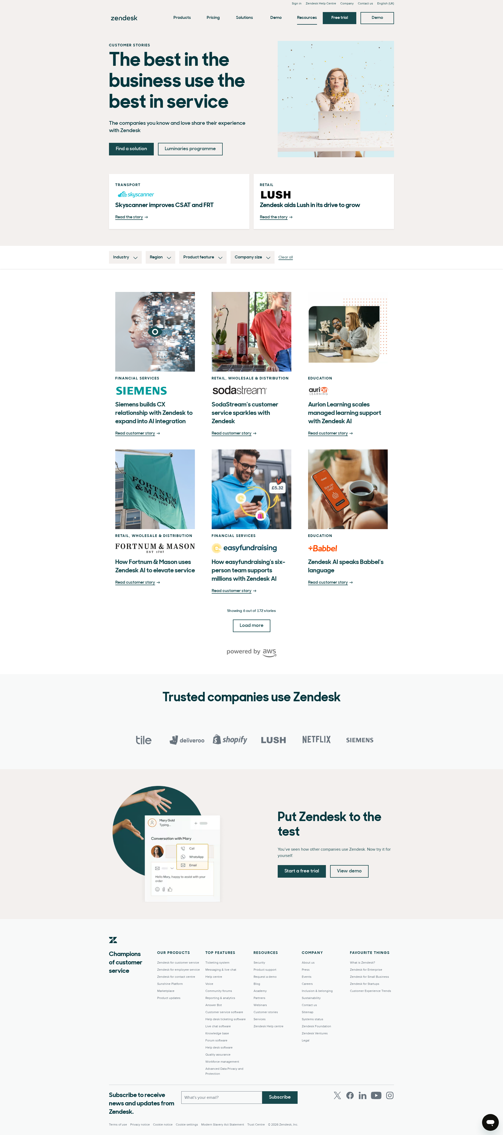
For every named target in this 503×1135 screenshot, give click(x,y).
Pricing (213, 18)
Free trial (339, 18)
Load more (252, 625)
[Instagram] (390, 1095)
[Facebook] (350, 1095)
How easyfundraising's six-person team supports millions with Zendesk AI (248, 570)
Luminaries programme (190, 149)
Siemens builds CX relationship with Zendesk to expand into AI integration (154, 413)
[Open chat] (490, 1122)
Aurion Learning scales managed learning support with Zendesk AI (344, 413)
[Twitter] (337, 1095)
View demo (349, 871)
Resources (307, 18)
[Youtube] (376, 1095)
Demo (276, 18)
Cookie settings (187, 1125)
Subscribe (280, 1097)
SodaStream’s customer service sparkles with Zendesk (245, 413)
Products (182, 18)
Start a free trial (302, 871)
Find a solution (131, 149)
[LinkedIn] (362, 1095)
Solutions (244, 18)
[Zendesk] (113, 948)
